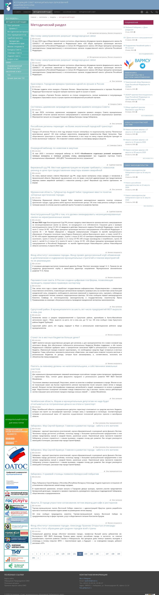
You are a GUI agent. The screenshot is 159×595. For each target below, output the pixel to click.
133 (85, 554)
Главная (33, 17)
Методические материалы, (99, 33)
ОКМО (8, 62)
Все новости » (148, 158)
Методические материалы (17, 32)
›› (38, 558)
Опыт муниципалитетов (16, 35)
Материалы (43, 17)
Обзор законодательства (136, 165)
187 (107, 554)
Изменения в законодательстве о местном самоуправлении (137, 75)
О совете (17, 12)
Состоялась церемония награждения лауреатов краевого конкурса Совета (70, 106)
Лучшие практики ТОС (16, 78)
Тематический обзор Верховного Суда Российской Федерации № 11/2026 (137, 84)
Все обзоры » (148, 206)
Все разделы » (12, 18)
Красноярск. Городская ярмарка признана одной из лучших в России (67, 83)
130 (68, 554)
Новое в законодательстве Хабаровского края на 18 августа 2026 (138, 172)
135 (97, 554)
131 (74, 554)
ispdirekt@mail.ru (91, 581)
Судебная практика (15, 38)
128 (57, 554)
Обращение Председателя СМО (16, 581)
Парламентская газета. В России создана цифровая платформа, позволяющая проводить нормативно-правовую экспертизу (72, 281)
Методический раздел (42, 12)
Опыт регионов (13, 25)
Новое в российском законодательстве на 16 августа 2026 (137, 185)
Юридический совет (87, 12)
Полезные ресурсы (11, 583)
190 (33, 558)
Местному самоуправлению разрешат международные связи (63, 35)
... (52, 554)
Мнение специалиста (15, 46)
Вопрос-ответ (13, 59)
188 (113, 554)
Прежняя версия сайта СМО (15, 585)
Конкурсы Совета (14, 50)
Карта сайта (9, 578)
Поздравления (131, 22)
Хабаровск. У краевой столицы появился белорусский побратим (65, 473)
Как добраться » (86, 588)
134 (91, 554)
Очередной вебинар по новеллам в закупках (54, 148)
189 (118, 554)
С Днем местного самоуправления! (138, 38)
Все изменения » (147, 115)
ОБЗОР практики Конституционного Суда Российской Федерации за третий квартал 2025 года (138, 97)
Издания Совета (13, 56)
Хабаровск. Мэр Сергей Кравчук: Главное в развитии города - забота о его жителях (74, 425)
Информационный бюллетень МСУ (14, 67)
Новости (27, 12)
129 (63, 554)
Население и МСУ (69, 12)
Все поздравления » (146, 54)
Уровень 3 (13, 28)
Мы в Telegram (85, 578)
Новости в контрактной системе (136, 123)
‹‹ (32, 554)
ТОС (9, 75)
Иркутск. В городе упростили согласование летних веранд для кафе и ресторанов (74, 502)
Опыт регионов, (100, 423)
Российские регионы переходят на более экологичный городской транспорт (72, 126)
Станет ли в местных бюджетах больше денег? (55, 337)
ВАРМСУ (57, 12)
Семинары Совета (14, 53)
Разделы (53, 17)
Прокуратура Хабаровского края (16, 42)
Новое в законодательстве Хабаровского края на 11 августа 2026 (137, 197)
